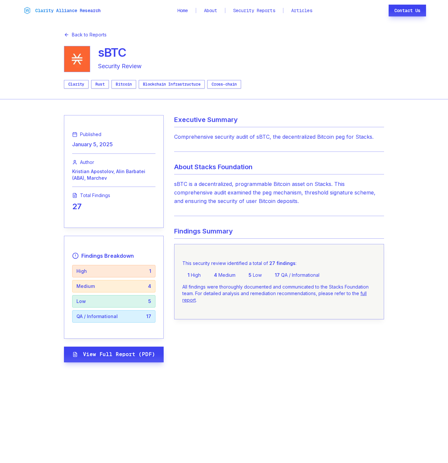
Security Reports (254, 10)
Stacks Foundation (223, 167)
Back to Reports (89, 34)
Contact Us (407, 10)
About (210, 10)
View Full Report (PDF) (119, 354)
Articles (301, 10)
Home (182, 10)
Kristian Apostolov (92, 171)
